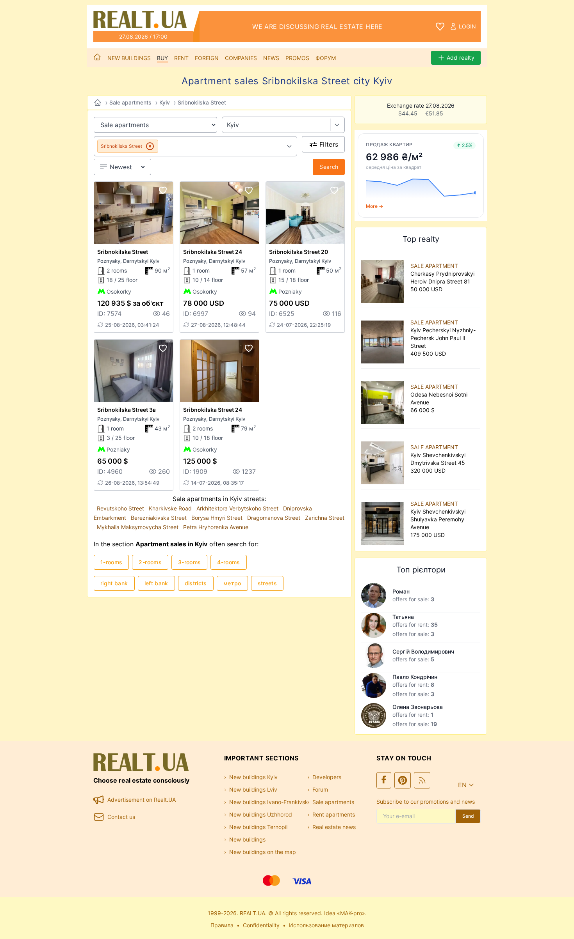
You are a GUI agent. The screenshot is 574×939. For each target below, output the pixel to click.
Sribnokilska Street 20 (298, 251)
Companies (241, 58)
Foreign (207, 58)
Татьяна (403, 616)
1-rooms (111, 562)
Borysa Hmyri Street (217, 517)
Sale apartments (130, 102)
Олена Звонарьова (417, 706)
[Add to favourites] (163, 190)
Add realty (461, 57)
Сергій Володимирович (423, 651)
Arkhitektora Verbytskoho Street (238, 508)
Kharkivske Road (171, 508)
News (271, 58)
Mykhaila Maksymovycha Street (138, 527)
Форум (326, 58)
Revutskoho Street (121, 508)
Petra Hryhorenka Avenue (215, 527)
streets (267, 583)
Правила (222, 925)
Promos (297, 58)
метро (232, 583)
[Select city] (337, 124)
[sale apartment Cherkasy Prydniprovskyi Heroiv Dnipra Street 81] (384, 277)
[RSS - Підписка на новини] (422, 780)
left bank (156, 583)
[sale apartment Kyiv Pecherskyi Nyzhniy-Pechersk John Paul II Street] (384, 338)
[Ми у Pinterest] (402, 780)
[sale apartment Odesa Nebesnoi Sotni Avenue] (384, 398)
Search (328, 166)
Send (468, 816)
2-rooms (150, 562)
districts (196, 583)
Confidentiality (261, 925)
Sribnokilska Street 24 (212, 251)
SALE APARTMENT (434, 265)
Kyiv (164, 102)
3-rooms (189, 562)
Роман (401, 591)
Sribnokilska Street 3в (126, 409)
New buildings (129, 58)
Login (467, 26)
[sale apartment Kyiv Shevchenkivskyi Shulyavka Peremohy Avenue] (384, 519)
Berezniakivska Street (159, 517)
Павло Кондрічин (414, 676)
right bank (114, 583)
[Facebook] (383, 780)
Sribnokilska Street (202, 102)
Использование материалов (326, 925)
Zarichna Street (324, 517)
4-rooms (228, 562)
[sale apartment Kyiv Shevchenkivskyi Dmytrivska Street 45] (384, 459)
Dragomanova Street (274, 517)
